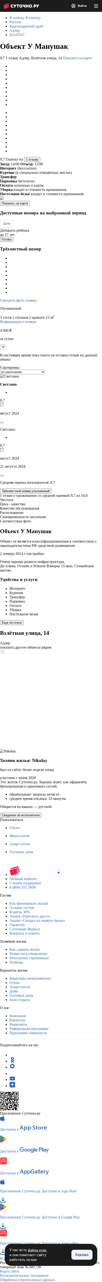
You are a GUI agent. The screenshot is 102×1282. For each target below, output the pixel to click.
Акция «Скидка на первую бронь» (37, 920)
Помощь (16, 962)
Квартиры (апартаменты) (29, 978)
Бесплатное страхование (29, 958)
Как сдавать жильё (24, 949)
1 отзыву (32, 159)
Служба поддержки (25, 883)
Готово (6, 239)
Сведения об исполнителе (21, 815)
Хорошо (82, 1255)
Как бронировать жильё (28, 903)
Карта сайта (9, 1271)
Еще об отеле (12, 622)
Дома (13, 991)
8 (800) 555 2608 (22, 887)
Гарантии (17, 925)
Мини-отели (19, 836)
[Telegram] (12, 1055)
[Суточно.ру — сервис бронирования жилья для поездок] (21, 6)
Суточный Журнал (24, 929)
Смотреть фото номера (18, 300)
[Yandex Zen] (12, 1086)
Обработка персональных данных (27, 1280)
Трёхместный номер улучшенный (26, 491)
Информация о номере (18, 322)
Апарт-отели (19, 844)
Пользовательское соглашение (24, 1275)
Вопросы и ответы (24, 933)
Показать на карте (77, 58)
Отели (14, 828)
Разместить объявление (28, 954)
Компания (17, 1016)
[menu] (96, 6)
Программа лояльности (28, 1033)
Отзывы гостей (21, 908)
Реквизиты (18, 1024)
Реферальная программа (28, 1029)
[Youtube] (12, 1080)
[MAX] (12, 1067)
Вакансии (17, 1020)
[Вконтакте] (12, 1073)
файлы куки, (37, 1250)
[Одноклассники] (12, 1061)
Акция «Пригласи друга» (30, 916)
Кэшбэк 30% (19, 912)
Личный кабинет (23, 879)
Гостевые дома (21, 852)
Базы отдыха (19, 1000)
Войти (82, 6)
